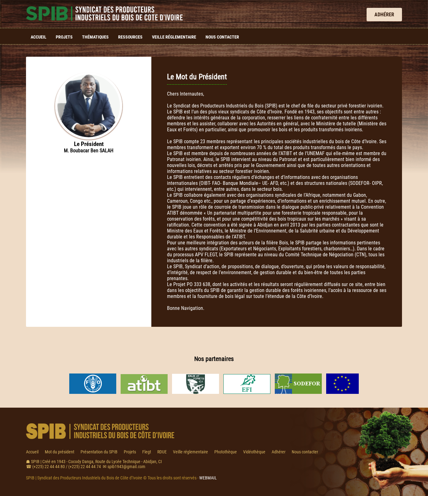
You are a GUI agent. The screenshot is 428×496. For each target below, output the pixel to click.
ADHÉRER (384, 15)
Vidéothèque (254, 451)
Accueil (38, 36)
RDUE (162, 451)
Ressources (130, 36)
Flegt (146, 451)
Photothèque (225, 451)
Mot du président (59, 451)
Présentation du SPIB (99, 451)
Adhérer (278, 451)
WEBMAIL (208, 477)
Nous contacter (222, 36)
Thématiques (95, 36)
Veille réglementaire (174, 36)
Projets (64, 36)
